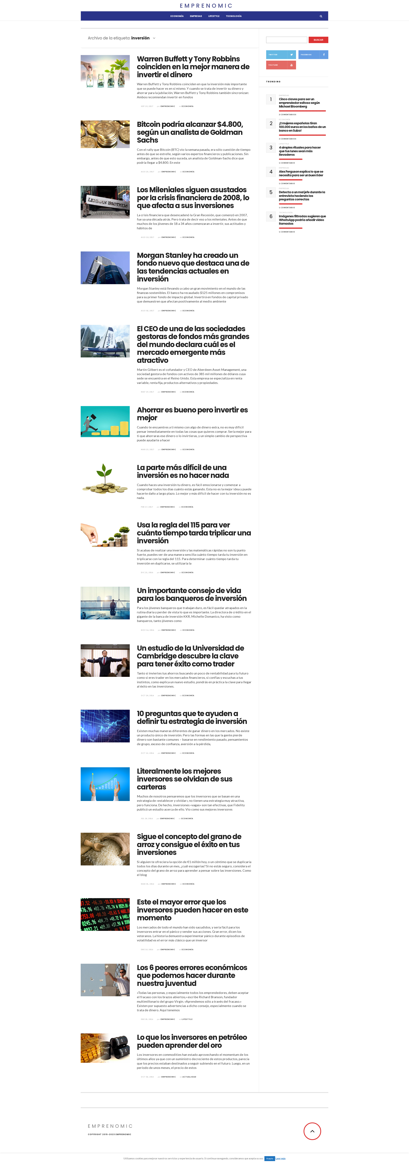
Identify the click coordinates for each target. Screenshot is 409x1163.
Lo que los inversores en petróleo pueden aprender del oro (192, 1041)
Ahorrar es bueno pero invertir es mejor (192, 414)
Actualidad (189, 1077)
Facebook (306, 54)
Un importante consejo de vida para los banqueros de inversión (192, 595)
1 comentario (287, 163)
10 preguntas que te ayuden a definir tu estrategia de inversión (192, 718)
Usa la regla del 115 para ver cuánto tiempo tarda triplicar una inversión (194, 533)
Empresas (196, 16)
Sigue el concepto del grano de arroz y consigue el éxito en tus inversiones (189, 844)
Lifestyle (214, 16)
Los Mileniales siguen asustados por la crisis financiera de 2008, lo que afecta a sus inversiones (193, 198)
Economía (177, 16)
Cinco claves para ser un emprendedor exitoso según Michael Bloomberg (299, 102)
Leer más (281, 1158)
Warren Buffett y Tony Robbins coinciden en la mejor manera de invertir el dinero (193, 67)
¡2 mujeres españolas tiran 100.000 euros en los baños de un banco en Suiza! (302, 127)
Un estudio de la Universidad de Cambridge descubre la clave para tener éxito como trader (190, 656)
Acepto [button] (269, 1158)
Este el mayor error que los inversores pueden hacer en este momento (192, 910)
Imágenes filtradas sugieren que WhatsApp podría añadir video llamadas (302, 220)
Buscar (318, 40)
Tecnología (234, 16)
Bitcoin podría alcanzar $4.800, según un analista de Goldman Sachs (190, 132)
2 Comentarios (287, 114)
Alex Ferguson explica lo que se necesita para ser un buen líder (301, 173)
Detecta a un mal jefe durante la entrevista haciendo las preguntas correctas (302, 196)
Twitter (273, 54)
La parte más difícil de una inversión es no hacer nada (183, 472)
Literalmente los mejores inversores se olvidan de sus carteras (184, 779)
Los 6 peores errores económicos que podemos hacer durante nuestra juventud (192, 975)
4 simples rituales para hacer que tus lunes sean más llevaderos (300, 151)
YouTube (273, 65)
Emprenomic (207, 6)
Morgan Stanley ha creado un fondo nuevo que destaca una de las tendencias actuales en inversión (193, 267)
